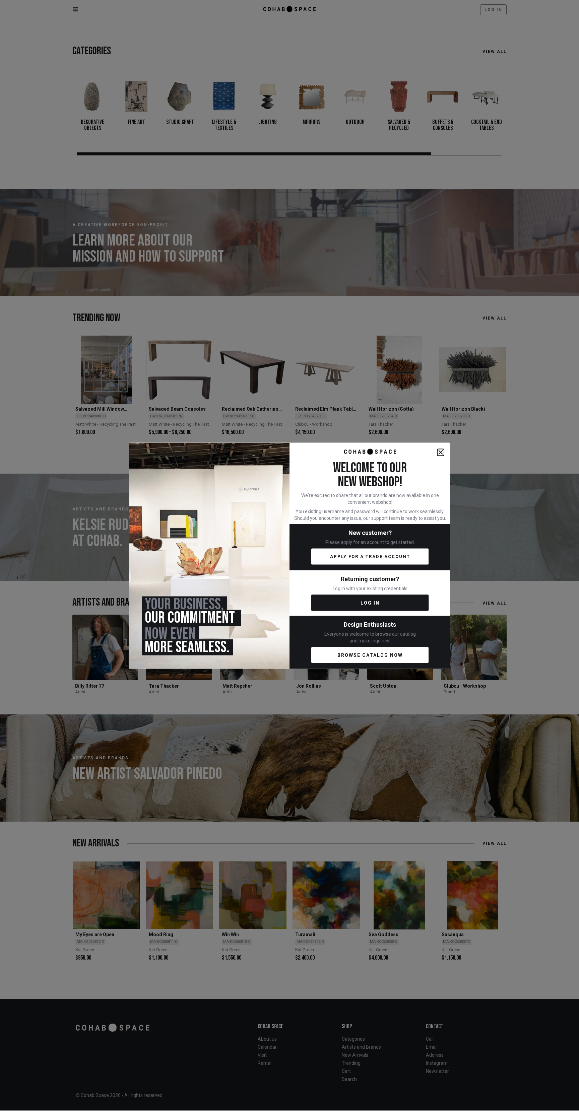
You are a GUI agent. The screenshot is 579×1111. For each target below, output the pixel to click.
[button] (441, 452)
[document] (289, 555)
